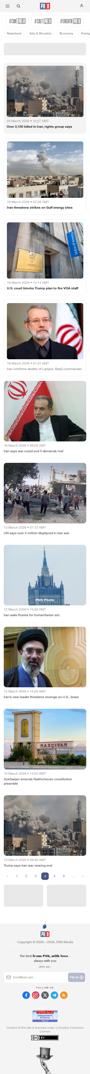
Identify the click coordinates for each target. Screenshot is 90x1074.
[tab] (36, 1048)
